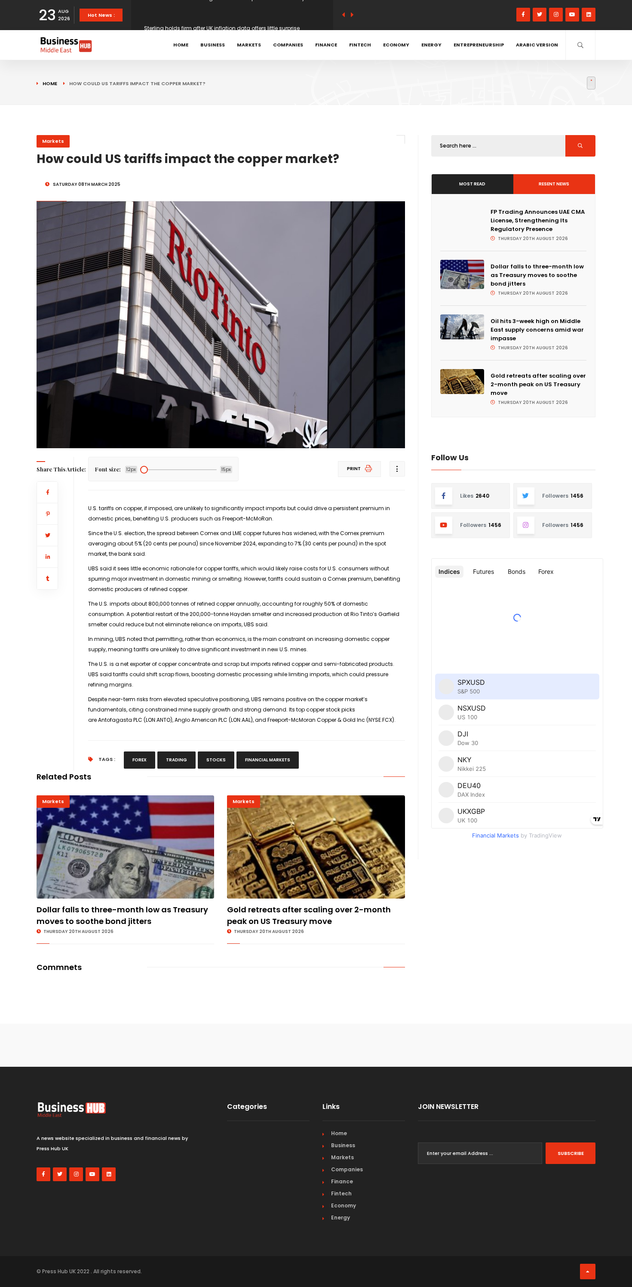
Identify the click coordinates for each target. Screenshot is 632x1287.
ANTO (163, 720)
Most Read (472, 184)
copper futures (262, 533)
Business (212, 44)
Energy (431, 44)
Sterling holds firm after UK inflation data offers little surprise (222, 14)
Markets (249, 44)
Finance (326, 44)
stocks (216, 760)
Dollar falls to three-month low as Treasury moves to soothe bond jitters (537, 275)
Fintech (360, 44)
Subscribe (571, 1153)
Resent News (554, 184)
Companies (288, 44)
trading (176, 760)
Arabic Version (537, 44)
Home (180, 44)
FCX (387, 720)
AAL (246, 720)
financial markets (267, 760)
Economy (396, 44)
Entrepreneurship (479, 44)
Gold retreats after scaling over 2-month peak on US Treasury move (538, 384)
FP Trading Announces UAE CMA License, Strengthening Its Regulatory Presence (538, 220)
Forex (139, 760)
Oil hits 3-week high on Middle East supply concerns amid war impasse (537, 329)
